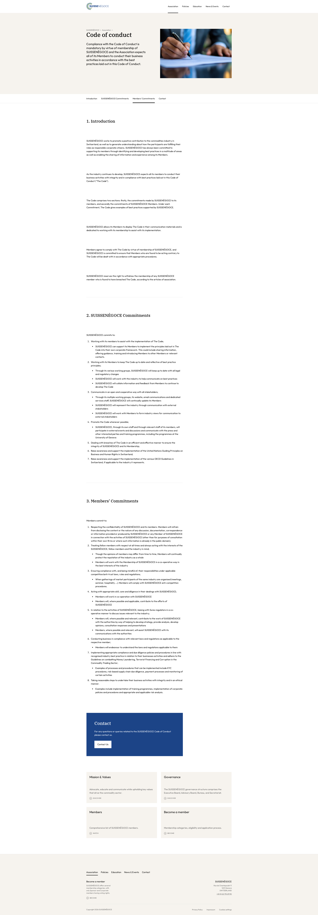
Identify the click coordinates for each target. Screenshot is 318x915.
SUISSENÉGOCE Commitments (115, 98)
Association (173, 6)
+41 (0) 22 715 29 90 (224, 894)
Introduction (91, 98)
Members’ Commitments (144, 98)
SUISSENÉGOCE (92, 30)
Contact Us (102, 744)
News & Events (212, 6)
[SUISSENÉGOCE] (97, 6)
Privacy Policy (197, 910)
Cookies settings (225, 910)
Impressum (211, 910)
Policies (185, 6)
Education (197, 6)
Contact (226, 6)
